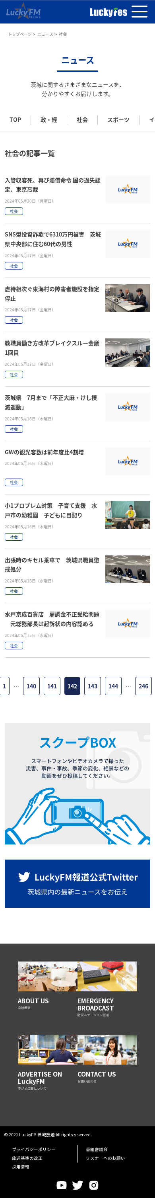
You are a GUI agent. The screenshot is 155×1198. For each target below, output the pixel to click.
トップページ (20, 34)
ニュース (45, 34)
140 (31, 686)
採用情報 (20, 1167)
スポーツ (118, 119)
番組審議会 (97, 1149)
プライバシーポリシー (34, 1149)
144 (113, 686)
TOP (15, 119)
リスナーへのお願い (105, 1158)
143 (92, 686)
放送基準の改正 (27, 1158)
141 (52, 686)
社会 (82, 119)
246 (143, 686)
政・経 (49, 119)
